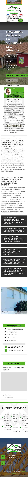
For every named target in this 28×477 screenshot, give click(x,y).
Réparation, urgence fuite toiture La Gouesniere (24, 427)
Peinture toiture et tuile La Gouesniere (6, 417)
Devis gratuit (12, 80)
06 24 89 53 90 (15, 350)
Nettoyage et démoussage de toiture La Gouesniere (6, 426)
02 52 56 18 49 (15, 347)
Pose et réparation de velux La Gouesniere (24, 417)
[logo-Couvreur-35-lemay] (14, 9)
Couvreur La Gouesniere (15, 416)
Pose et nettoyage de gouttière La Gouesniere (15, 426)
